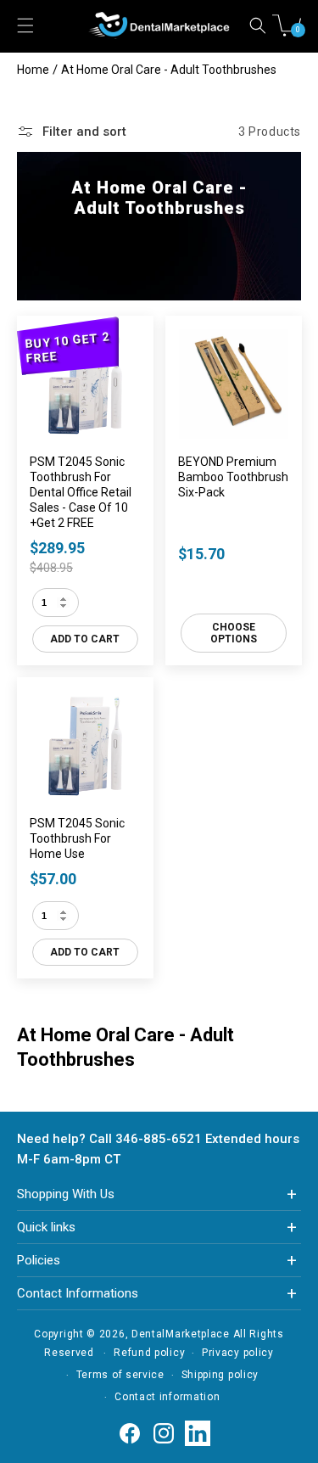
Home (33, 69)
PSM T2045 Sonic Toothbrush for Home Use (77, 838)
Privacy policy (238, 1353)
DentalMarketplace (180, 1334)
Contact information (167, 1397)
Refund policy (149, 1353)
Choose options (232, 633)
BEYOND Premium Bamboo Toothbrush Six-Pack (233, 477)
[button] (257, 25)
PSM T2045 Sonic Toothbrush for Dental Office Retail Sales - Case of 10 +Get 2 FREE (80, 492)
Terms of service (120, 1375)
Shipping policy (220, 1375)
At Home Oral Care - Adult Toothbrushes (168, 69)
